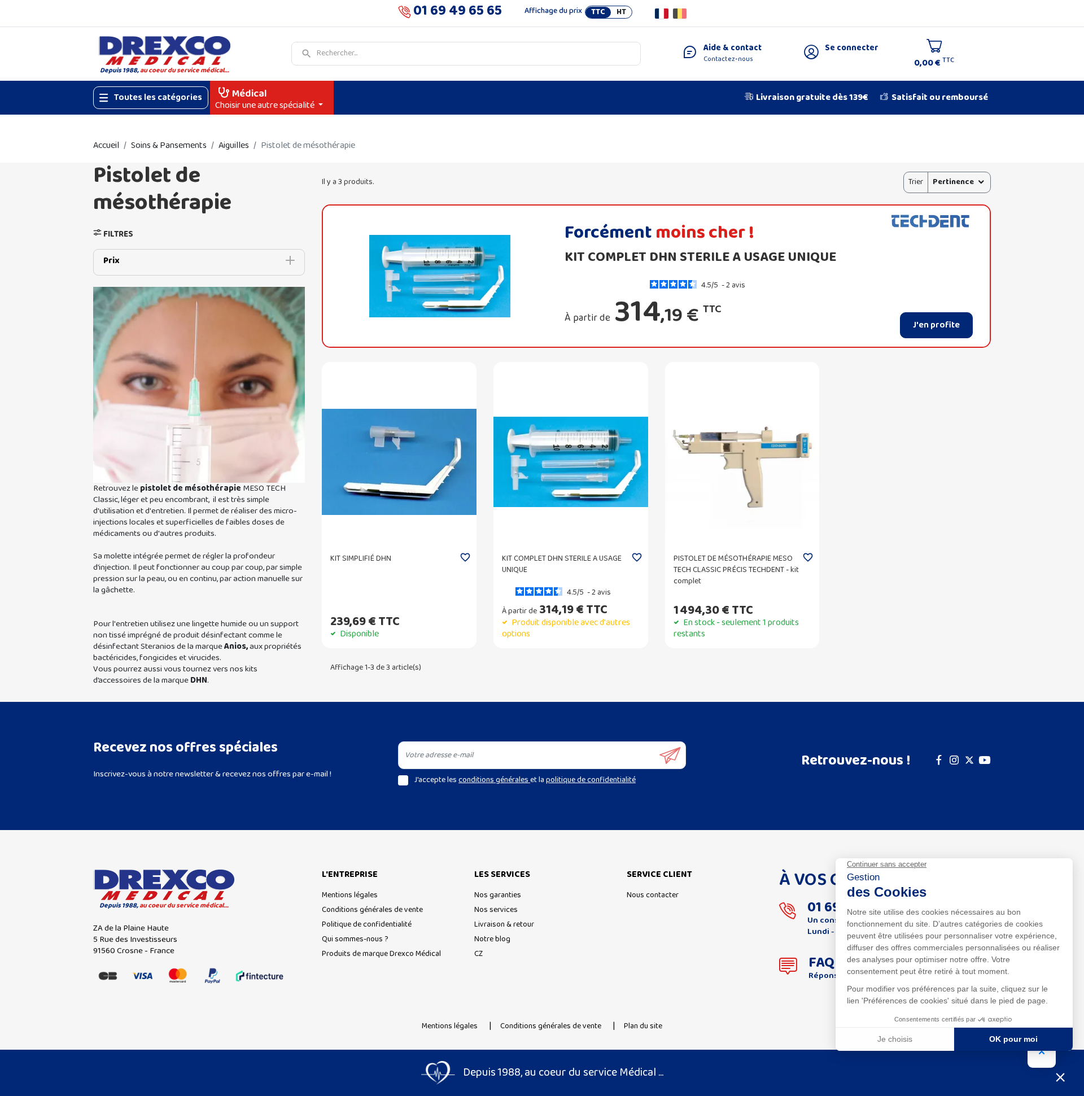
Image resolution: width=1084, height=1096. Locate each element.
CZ (478, 953)
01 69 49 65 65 (457, 13)
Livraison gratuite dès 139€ (812, 97)
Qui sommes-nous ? (355, 939)
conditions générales (494, 780)
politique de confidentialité (591, 780)
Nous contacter (653, 895)
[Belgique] (680, 13)
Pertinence (953, 182)
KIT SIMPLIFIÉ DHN (360, 558)
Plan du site (643, 1026)
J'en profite (936, 325)
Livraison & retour (504, 924)
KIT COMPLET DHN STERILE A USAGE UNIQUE (700, 257)
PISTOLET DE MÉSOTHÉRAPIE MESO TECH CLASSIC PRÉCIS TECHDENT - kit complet (736, 570)
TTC (598, 12)
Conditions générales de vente (372, 909)
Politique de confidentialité (367, 924)
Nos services (496, 909)
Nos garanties (497, 895)
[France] (661, 13)
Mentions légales (350, 895)
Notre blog (492, 939)
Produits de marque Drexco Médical (381, 953)
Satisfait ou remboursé (939, 97)
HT (621, 12)
